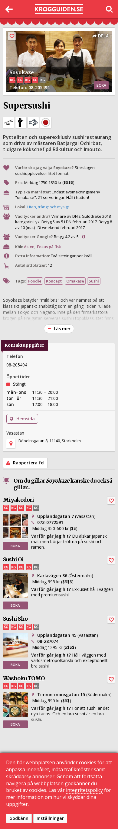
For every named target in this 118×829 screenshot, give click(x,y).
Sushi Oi (13, 559)
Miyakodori (18, 499)
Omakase (75, 281)
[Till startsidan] (59, 9)
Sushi (94, 281)
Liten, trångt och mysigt (48, 207)
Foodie (34, 281)
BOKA (101, 85)
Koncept (54, 281)
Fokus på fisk (49, 246)
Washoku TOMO (24, 678)
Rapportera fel (28, 463)
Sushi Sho (15, 618)
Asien (29, 246)
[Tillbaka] (9, 9)
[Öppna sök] (109, 9)
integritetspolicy (84, 790)
